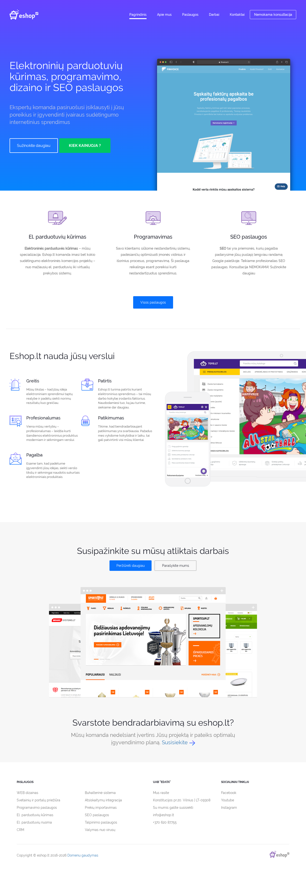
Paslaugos (190, 14)
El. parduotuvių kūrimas (35, 815)
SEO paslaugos (97, 815)
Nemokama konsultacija (273, 14)
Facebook (228, 793)
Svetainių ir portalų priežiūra (38, 800)
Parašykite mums (175, 566)
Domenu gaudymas (82, 855)
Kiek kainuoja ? (85, 145)
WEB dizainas (27, 793)
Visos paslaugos (153, 302)
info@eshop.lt (163, 815)
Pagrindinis (138, 14)
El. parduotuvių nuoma (34, 822)
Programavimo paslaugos (37, 807)
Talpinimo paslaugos (101, 822)
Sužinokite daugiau (33, 145)
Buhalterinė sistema (100, 793)
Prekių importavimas (101, 807)
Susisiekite (175, 742)
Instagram (229, 807)
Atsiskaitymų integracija (103, 800)
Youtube (227, 800)
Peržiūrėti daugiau (130, 566)
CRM (20, 830)
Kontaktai (237, 14)
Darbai (214, 14)
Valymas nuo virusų (100, 830)
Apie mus (164, 14)
